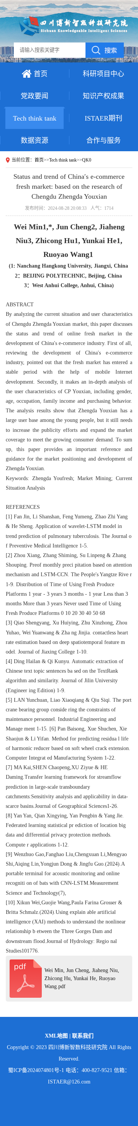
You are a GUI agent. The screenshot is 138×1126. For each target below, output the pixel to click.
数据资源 (34, 140)
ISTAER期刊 (103, 118)
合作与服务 (103, 140)
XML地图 (57, 1036)
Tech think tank (34, 118)
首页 (41, 74)
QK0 (86, 160)
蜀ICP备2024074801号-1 (36, 1070)
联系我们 (83, 1036)
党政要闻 (34, 96)
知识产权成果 (103, 96)
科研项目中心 (103, 74)
